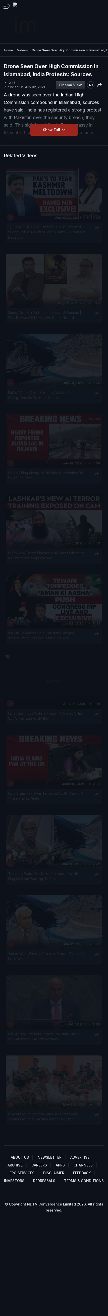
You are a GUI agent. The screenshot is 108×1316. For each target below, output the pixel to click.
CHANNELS (83, 1165)
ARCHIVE (15, 1165)
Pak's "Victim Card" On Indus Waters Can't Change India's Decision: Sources (42, 395)
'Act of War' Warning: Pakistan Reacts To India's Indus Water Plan (46, 956)
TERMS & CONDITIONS (84, 1181)
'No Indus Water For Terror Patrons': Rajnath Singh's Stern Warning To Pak (43, 876)
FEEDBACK (82, 1173)
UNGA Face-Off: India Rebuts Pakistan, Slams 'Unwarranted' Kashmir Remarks (43, 1036)
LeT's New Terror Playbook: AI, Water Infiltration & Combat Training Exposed (46, 555)
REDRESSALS (44, 1181)
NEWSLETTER (50, 1157)
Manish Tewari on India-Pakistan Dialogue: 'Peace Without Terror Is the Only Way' (41, 635)
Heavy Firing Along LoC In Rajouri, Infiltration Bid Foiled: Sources (46, 475)
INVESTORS (14, 1181)
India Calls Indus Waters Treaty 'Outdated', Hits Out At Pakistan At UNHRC (45, 715)
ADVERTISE (79, 1157)
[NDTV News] (24, 21)
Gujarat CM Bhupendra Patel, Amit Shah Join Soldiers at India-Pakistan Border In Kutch (43, 1116)
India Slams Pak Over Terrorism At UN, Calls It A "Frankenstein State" (45, 795)
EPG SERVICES (22, 1173)
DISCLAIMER (53, 1173)
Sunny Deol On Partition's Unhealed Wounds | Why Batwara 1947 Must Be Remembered (44, 314)
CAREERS (39, 1165)
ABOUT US (20, 1157)
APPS (60, 1165)
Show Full (52, 130)
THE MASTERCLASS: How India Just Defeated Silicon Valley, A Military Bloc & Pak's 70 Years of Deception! (46, 232)
